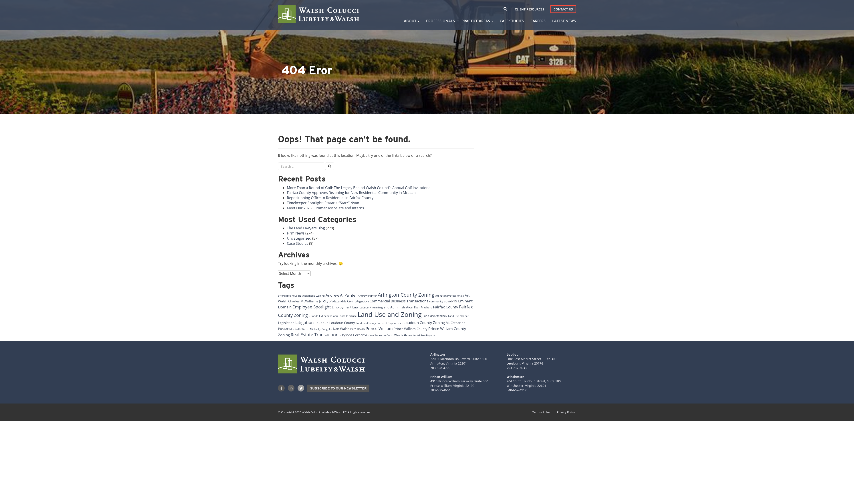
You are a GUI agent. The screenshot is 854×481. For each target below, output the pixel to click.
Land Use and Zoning (390, 314)
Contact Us (563, 9)
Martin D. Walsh (299, 329)
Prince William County (410, 328)
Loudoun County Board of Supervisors (379, 323)
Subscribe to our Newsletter (338, 388)
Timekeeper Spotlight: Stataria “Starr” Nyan (323, 202)
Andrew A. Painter (341, 295)
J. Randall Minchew (320, 316)
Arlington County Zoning (406, 294)
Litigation (304, 322)
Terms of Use (541, 412)
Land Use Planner (458, 316)
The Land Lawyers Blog (306, 228)
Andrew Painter (367, 296)
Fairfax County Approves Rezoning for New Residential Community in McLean (351, 192)
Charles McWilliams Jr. (305, 301)
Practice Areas (476, 21)
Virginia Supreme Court (379, 335)
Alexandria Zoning (313, 296)
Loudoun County (342, 322)
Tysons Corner (353, 335)
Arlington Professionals (449, 296)
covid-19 (450, 301)
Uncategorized (299, 238)
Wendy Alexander (405, 335)
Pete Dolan (357, 329)
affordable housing (289, 296)
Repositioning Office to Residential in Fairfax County (330, 197)
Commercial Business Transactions (399, 301)
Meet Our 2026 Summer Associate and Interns (325, 208)
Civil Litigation (358, 301)
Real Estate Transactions (316, 334)
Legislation (286, 322)
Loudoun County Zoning (424, 322)
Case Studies (512, 21)
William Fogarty (426, 335)
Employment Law (345, 307)
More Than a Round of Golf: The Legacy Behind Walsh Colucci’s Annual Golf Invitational (359, 187)
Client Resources (529, 9)
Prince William (379, 328)
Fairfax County (445, 307)
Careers (538, 21)
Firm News (295, 233)
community (436, 301)
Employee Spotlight (311, 307)
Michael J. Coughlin (321, 329)
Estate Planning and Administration (386, 307)
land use (351, 316)
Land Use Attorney (435, 316)
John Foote (338, 316)
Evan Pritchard (423, 307)
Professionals (440, 21)
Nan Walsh (341, 328)
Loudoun (321, 322)
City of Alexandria (334, 301)
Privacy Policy (566, 412)
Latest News (564, 21)
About (410, 21)
